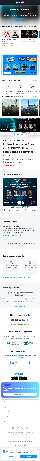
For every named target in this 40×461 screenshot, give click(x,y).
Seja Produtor (7, 412)
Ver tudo (35, 80)
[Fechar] (37, 450)
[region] (20, 454)
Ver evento (20, 20)
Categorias (6, 407)
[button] (5, 452)
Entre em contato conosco (25, 441)
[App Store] (14, 378)
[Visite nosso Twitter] (22, 428)
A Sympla (5, 417)
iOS (15, 269)
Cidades (5, 402)
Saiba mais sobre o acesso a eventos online (17, 277)
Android (11, 270)
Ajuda (4, 422)
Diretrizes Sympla (19, 445)
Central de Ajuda (18, 356)
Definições (10, 456)
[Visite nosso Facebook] (27, 428)
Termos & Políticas (22, 452)
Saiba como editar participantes (13, 235)
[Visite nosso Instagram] (18, 428)
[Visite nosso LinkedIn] (13, 428)
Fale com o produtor (21, 306)
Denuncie (31, 243)
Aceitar (28, 456)
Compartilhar (21, 135)
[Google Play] (23, 378)
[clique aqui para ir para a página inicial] (20, 2)
